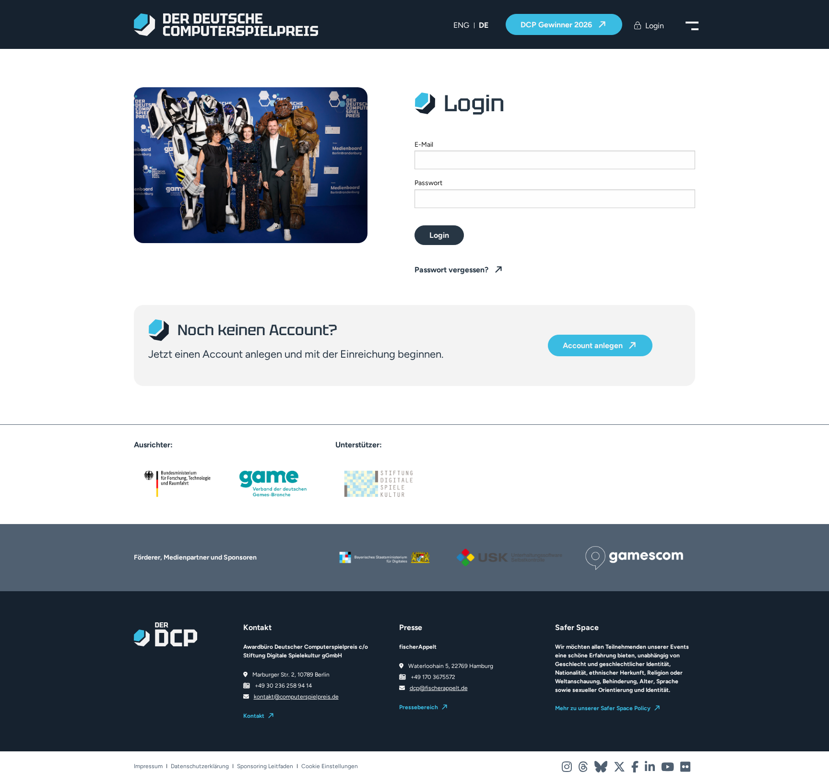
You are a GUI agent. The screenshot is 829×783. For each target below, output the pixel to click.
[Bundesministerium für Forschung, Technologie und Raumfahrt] (177, 482)
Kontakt (253, 716)
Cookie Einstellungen (329, 766)
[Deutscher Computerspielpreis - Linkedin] (650, 769)
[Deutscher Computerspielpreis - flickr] (685, 769)
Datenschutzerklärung (200, 766)
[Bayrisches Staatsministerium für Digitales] (383, 551)
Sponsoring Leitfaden (265, 766)
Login (439, 235)
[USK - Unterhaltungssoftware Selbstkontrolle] (508, 547)
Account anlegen (594, 346)
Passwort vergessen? (452, 269)
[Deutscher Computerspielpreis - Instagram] (567, 769)
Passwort (428, 183)
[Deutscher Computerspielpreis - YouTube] (668, 769)
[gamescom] (633, 552)
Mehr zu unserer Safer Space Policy (603, 708)
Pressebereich (418, 707)
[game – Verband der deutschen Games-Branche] (273, 482)
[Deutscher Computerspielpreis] (226, 24)
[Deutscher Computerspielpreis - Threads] (584, 769)
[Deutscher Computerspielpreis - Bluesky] (601, 769)
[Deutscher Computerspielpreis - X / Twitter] (620, 769)
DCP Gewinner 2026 (557, 24)
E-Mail (423, 144)
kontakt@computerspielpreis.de (296, 696)
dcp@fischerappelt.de (439, 688)
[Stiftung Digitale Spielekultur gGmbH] (378, 482)
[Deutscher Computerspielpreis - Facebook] (635, 769)
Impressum (148, 766)
